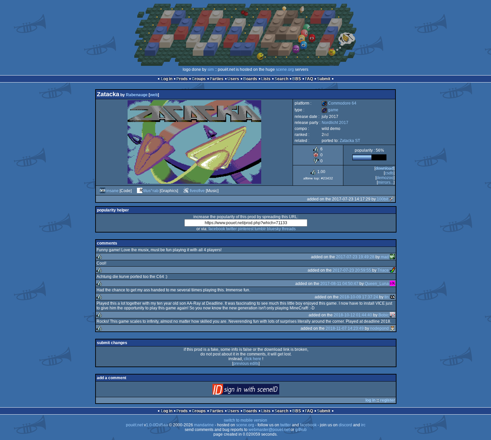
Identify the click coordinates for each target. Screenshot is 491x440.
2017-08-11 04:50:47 (339, 283)
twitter (231, 229)
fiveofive (197, 190)
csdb (389, 173)
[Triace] (392, 270)
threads (289, 229)
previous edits (246, 363)
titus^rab (151, 190)
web (154, 95)
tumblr (260, 229)
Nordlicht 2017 (335, 122)
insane (112, 190)
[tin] (392, 297)
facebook (216, 229)
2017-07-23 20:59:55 (352, 270)
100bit (382, 199)
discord (345, 425)
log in (370, 400)
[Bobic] (392, 315)
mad (385, 257)
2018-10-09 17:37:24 (359, 297)
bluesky (274, 229)
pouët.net (134, 425)
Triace (383, 270)
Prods (182, 79)
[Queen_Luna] (392, 283)
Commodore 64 (339, 103)
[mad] (392, 257)
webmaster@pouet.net (269, 429)
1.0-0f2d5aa (157, 425)
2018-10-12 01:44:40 (353, 315)
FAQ (309, 79)
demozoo (384, 177)
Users (233, 79)
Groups (199, 79)
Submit (323, 79)
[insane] (102, 190)
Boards (250, 79)
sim (210, 69)
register (387, 400)
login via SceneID (257, 391)
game (330, 110)
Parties (216, 79)
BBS (296, 79)
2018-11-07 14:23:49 (345, 328)
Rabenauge (137, 95)
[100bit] (391, 199)
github (301, 429)
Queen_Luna (377, 283)
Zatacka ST (350, 140)
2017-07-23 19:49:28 (355, 257)
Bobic (383, 315)
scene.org (285, 69)
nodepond (379, 328)
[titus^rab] (139, 190)
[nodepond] (392, 328)
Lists (266, 79)
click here (252, 358)
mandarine (204, 425)
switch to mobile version (245, 420)
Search (281, 79)
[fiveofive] (186, 190)
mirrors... (385, 182)
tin (386, 297)
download (384, 168)
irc (363, 425)
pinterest (246, 229)
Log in (166, 79)
